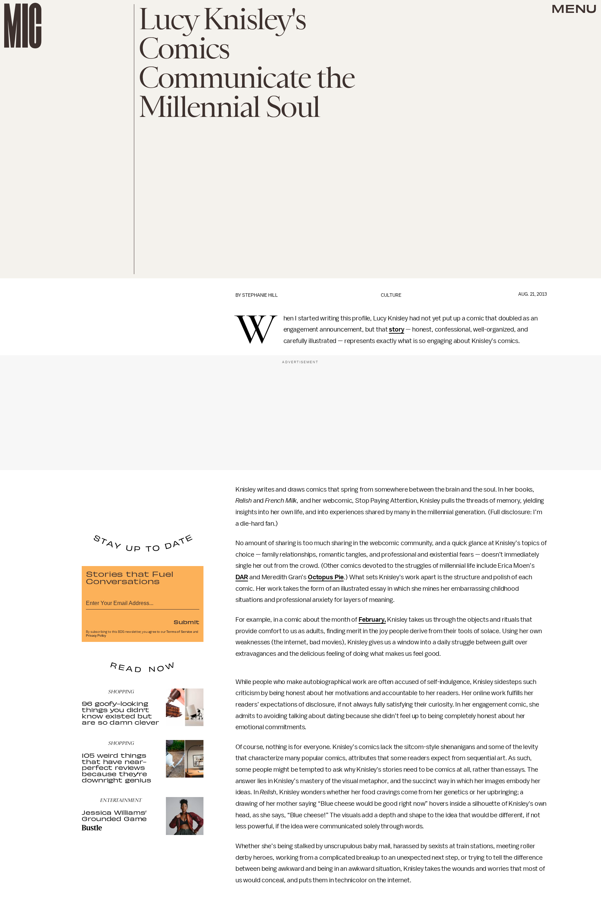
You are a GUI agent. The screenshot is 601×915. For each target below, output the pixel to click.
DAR (241, 577)
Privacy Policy (96, 635)
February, (372, 619)
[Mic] (22, 25)
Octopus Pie (326, 577)
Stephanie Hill (260, 295)
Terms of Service (179, 632)
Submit (186, 621)
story (396, 329)
